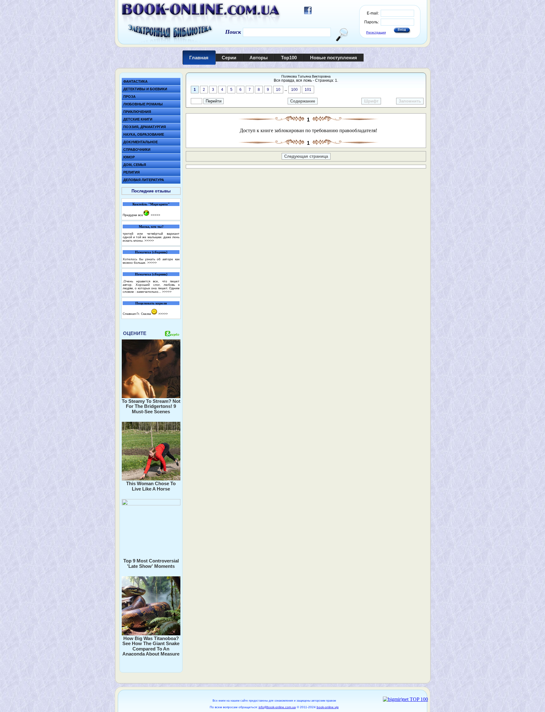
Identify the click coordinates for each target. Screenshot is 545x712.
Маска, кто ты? (151, 226)
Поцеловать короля (151, 303)
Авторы (258, 57)
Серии (229, 57)
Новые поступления (333, 57)
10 (278, 89)
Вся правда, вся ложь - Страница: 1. (306, 80)
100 (294, 89)
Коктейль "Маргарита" (151, 204)
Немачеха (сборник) (151, 252)
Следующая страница (306, 156)
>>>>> (155, 215)
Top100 (289, 57)
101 (308, 89)
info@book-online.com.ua (277, 707)
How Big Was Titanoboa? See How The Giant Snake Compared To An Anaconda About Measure (150, 646)
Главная (198, 57)
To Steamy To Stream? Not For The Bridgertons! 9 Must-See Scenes (151, 406)
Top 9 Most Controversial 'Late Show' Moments (151, 563)
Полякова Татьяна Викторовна (306, 76)
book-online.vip (328, 707)
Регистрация (376, 32)
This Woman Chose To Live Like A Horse (151, 486)
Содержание (302, 101)
